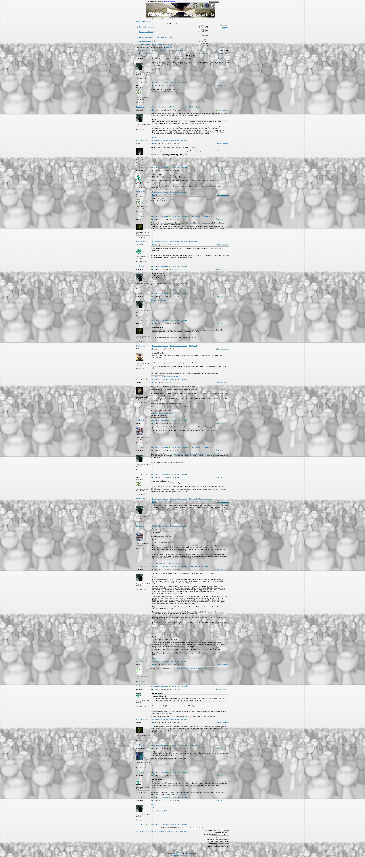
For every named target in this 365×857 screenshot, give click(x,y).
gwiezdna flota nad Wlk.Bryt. (160, 811)
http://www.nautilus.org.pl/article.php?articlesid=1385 (189, 668)
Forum (176, 50)
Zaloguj (213, 18)
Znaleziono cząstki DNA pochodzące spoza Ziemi (154, 44)
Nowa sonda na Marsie (146, 41)
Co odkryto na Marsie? (146, 32)
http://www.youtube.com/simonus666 (162, 413)
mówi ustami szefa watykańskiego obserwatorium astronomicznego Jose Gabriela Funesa (195, 454)
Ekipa (193, 18)
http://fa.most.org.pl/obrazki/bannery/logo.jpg (164, 376)
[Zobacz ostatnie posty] (180, 17)
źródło (154, 137)
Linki (173, 18)
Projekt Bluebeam (141, 22)
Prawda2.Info (168, 50)
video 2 (153, 72)
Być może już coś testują (158, 300)
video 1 (153, 69)
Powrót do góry (140, 82)
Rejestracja (203, 18)
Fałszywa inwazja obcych (147, 27)
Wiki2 (153, 18)
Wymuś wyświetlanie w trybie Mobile (182, 855)
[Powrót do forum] (146, 82)
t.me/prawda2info (169, 1)
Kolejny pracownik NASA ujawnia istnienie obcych (155, 37)
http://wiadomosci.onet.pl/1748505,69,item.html (165, 563)
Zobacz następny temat (221, 53)
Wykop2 (163, 18)
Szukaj (183, 18)
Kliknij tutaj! (169, 47)
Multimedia (183, 50)
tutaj (152, 368)
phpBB (177, 853)
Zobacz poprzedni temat (205, 53)
